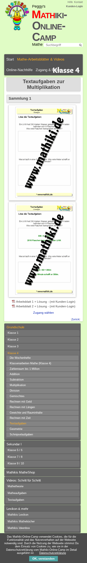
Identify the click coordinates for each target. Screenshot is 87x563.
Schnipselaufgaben (21, 434)
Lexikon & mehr (17, 509)
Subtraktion (17, 379)
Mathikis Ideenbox (19, 528)
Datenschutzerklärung (52, 553)
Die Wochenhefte (20, 357)
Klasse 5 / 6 (15, 450)
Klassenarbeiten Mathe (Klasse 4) (30, 363)
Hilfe (70, 2)
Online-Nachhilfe (19, 70)
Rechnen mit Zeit (20, 418)
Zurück (75, 319)
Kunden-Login (74, 6)
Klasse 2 (13, 339)
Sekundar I (14, 444)
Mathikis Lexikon (18, 514)
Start (10, 59)
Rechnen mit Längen (22, 407)
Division (14, 390)
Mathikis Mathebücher (21, 521)
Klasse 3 (13, 346)
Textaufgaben (18, 423)
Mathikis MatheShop (21, 472)
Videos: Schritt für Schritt (24, 480)
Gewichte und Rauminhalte (26, 412)
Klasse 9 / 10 (16, 463)
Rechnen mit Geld (21, 401)
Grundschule (15, 327)
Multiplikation (18, 385)
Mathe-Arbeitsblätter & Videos (40, 59)
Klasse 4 (13, 353)
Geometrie (16, 429)
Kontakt (78, 2)
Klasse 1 (13, 332)
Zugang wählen (43, 312)
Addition (15, 374)
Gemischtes (17, 396)
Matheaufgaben (17, 493)
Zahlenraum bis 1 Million (24, 368)
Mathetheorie (15, 486)
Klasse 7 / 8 (15, 456)
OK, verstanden (43, 558)
